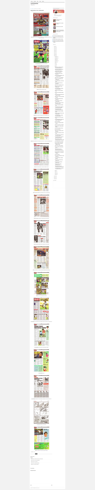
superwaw (34, 3)
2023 (55, 50)
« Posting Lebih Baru (31, 485)
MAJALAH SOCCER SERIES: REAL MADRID (58, 40)
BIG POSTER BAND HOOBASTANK (59, 142)
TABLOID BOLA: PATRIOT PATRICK (59, 145)
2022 (55, 51)
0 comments (32, 11)
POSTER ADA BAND (57, 154)
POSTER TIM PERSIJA (57, 121)
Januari (56, 174)
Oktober (56, 59)
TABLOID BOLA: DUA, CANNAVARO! (37, 10)
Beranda (32, 1)
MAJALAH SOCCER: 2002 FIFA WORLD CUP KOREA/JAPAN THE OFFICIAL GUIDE (60, 31)
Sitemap (43, 1)
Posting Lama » (51, 485)
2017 (55, 177)
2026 (55, 46)
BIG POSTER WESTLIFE (57, 129)
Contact (40, 1)
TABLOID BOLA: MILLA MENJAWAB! (35, 460)
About (37, 1)
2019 (55, 55)
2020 (55, 54)
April (55, 170)
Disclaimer (35, 1)
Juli (55, 63)
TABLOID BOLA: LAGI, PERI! (34, 461)
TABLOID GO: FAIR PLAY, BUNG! (35, 464)
